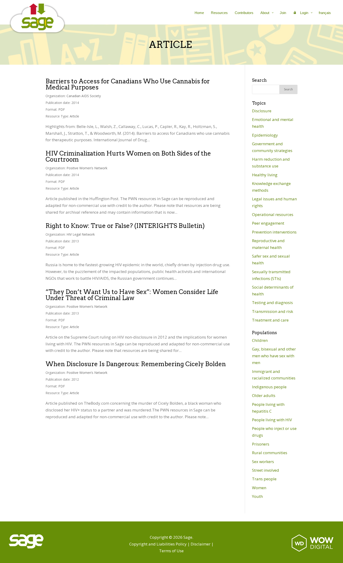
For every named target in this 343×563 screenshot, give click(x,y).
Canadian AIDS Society (83, 96)
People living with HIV (272, 419)
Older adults (263, 395)
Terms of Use (171, 550)
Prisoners (260, 444)
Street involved (265, 470)
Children (260, 340)
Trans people (264, 479)
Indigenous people (269, 386)
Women (259, 487)
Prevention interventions (274, 232)
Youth (257, 496)
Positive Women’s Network (86, 168)
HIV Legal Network (80, 234)
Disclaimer (200, 544)
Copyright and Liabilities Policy (158, 544)
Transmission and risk (272, 311)
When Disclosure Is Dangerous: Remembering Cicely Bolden (136, 364)
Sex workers (263, 461)
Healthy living (264, 174)
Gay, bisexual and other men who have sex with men (274, 355)
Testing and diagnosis (272, 302)
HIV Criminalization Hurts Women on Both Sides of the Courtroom (128, 156)
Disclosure (261, 110)
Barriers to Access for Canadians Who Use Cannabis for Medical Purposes (128, 84)
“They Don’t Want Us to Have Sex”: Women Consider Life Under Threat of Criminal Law (132, 294)
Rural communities (269, 452)
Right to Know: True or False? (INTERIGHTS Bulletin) (125, 225)
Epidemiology (265, 135)
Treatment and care (270, 320)
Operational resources (272, 214)
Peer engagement (268, 223)
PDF (61, 109)
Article (74, 116)
